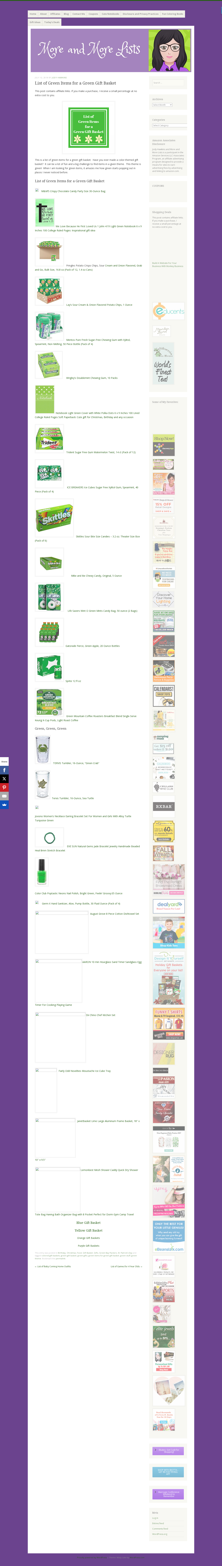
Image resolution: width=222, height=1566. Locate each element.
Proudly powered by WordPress (92, 1557)
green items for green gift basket (103, 1255)
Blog (66, 13)
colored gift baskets (51, 1255)
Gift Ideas (35, 22)
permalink (60, 1258)
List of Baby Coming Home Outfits (53, 1266)
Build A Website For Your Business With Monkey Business (167, 265)
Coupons (93, 13)
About (43, 13)
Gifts (96, 1252)
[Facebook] (4, 770)
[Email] (4, 796)
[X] (4, 778)
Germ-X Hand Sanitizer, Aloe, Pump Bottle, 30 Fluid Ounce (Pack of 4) (81, 903)
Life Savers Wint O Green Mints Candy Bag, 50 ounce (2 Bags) (103, 610)
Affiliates (55, 13)
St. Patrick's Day (125, 1252)
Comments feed (160, 1528)
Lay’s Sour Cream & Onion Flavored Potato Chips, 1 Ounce (99, 304)
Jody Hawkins (59, 77)
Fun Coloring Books (172, 13)
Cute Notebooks (110, 13)
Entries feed (158, 1523)
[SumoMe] (4, 804)
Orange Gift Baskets (88, 1238)
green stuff (125, 1255)
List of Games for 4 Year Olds (126, 1266)
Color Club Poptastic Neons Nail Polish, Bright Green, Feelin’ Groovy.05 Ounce (78, 893)
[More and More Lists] (111, 50)
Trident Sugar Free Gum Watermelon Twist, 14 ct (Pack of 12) (101, 452)
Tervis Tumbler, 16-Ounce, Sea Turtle (73, 798)
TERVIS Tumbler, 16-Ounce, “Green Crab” (78, 763)
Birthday (62, 1252)
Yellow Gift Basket (89, 1230)
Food (79, 1252)
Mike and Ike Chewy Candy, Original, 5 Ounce (96, 575)
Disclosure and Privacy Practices (141, 13)
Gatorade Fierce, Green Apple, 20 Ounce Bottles (93, 646)
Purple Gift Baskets (88, 1245)
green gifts (82, 1255)
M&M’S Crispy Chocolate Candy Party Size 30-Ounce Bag (73, 191)
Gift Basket (88, 1252)
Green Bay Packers (108, 1252)
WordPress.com (137, 1557)
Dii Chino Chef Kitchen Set (100, 1015)
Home (33, 13)
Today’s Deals (51, 22)
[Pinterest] (4, 787)
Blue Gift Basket (88, 1223)
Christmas (71, 1252)
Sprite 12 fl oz (73, 681)
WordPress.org (159, 1534)
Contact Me (78, 13)
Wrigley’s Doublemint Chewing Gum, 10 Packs (92, 378)
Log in (155, 1518)
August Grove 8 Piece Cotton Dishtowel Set (114, 913)
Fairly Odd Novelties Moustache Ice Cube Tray (85, 1071)
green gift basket (68, 1255)
